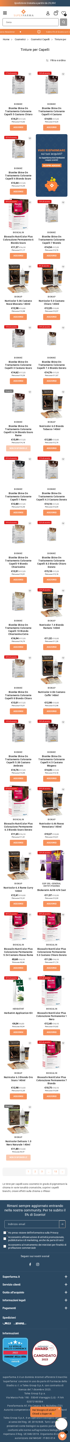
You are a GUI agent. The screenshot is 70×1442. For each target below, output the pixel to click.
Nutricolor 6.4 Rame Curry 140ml (18, 889)
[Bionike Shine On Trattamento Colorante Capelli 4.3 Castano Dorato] (51, 471)
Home (6, 39)
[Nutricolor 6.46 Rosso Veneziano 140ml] (51, 801)
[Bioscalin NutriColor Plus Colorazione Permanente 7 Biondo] (51, 1055)
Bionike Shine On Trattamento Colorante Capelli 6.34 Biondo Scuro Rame (18, 431)
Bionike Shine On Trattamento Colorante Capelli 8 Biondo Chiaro (18, 695)
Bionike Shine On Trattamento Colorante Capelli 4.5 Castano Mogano (51, 761)
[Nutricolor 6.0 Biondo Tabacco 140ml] (51, 403)
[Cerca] (63, 22)
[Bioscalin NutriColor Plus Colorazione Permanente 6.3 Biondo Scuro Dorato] (18, 801)
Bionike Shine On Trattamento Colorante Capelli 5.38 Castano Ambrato (18, 761)
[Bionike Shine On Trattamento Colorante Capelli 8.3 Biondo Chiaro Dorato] (51, 535)
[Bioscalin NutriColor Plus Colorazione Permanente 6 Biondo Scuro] (18, 214)
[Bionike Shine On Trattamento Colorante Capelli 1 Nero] (18, 471)
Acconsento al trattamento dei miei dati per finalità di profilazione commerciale (37, 1246)
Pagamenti (9, 1308)
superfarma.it (11, 1377)
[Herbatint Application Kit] (18, 990)
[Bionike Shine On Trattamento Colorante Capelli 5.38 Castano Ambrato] (18, 734)
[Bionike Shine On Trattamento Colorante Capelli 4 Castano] (51, 86)
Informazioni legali (14, 1300)
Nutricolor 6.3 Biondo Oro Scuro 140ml (18, 1079)
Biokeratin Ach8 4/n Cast (51, 890)
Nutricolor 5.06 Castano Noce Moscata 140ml (18, 302)
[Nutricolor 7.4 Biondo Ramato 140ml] (51, 602)
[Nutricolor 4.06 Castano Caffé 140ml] (51, 669)
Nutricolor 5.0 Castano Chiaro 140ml (52, 302)
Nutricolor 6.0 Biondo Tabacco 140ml (51, 428)
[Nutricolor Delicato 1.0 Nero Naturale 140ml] (18, 1119)
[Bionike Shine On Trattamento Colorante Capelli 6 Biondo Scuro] (18, 150)
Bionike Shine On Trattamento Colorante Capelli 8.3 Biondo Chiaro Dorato (51, 562)
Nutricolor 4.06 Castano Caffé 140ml (51, 693)
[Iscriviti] (62, 1224)
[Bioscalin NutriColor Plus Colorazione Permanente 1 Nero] (51, 990)
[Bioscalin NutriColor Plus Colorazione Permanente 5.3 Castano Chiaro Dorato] (51, 926)
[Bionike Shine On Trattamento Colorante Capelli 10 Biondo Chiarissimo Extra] (18, 602)
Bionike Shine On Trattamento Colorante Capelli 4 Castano (51, 111)
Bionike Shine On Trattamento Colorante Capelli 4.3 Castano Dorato (51, 496)
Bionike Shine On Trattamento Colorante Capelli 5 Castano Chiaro (18, 111)
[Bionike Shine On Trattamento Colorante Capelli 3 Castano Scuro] (18, 339)
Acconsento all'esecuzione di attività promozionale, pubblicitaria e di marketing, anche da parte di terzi (36, 1239)
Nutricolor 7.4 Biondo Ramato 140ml (51, 626)
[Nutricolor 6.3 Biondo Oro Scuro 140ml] (18, 1055)
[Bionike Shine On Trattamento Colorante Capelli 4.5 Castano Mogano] (51, 734)
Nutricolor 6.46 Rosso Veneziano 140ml (51, 825)
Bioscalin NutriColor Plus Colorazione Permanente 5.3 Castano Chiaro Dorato (52, 952)
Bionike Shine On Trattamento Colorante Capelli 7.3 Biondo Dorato (51, 364)
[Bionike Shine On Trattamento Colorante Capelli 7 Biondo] (51, 214)
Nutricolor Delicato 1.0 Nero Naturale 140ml (18, 1143)
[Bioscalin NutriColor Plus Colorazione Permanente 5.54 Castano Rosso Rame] (18, 926)
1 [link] (28, 1171)
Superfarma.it (11, 1276)
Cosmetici (20, 39)
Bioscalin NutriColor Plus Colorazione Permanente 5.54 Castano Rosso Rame (18, 952)
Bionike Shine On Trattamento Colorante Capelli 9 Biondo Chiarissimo (18, 562)
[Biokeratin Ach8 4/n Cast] (51, 865)
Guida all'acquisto (13, 1292)
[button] (5, 13)
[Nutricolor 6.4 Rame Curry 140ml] (18, 865)
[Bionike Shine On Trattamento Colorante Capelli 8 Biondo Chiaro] (18, 669)
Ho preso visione (33, 1232)
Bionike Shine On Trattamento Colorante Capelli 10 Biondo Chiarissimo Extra (18, 630)
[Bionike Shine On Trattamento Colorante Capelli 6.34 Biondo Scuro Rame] (18, 403)
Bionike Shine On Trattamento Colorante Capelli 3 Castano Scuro (18, 364)
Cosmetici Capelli (40, 39)
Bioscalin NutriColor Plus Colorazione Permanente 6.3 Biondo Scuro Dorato (18, 826)
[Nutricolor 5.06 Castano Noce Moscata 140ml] (18, 278)
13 (55, 1171)
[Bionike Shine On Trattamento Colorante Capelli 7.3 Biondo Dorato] (51, 339)
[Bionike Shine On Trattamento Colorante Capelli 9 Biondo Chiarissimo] (18, 535)
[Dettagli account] (48, 13)
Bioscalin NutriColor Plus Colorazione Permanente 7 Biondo (51, 1080)
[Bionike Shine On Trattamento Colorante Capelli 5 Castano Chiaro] (18, 86)
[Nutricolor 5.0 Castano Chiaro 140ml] (51, 278)
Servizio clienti (11, 1284)
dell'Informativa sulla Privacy (42, 1232)
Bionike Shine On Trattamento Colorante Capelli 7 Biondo (51, 239)
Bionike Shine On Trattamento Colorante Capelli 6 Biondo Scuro (18, 175)
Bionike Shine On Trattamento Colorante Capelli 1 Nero (18, 496)
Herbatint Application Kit (18, 1013)
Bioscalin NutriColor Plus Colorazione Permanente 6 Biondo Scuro (18, 239)
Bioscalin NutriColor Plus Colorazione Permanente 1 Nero (51, 1016)
